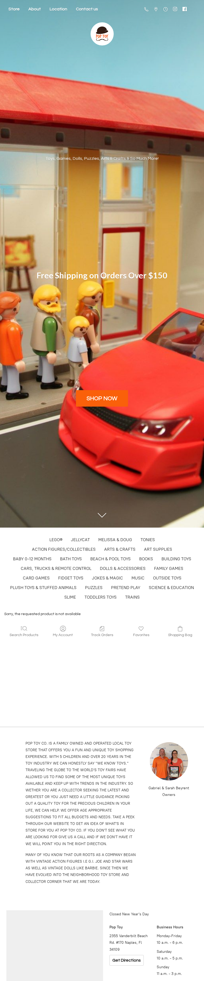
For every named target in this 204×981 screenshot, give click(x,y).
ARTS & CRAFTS (119, 549)
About (34, 9)
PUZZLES (94, 587)
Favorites (141, 635)
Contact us (87, 9)
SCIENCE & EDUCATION (171, 587)
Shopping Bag (180, 635)
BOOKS (146, 558)
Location (58, 9)
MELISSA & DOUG (115, 539)
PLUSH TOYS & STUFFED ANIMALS (43, 587)
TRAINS (132, 597)
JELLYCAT (80, 539)
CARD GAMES (36, 578)
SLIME (70, 597)
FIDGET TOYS (70, 578)
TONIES (148, 539)
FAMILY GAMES (168, 568)
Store (14, 9)
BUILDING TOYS (176, 558)
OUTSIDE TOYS (167, 578)
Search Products (24, 635)
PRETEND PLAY (125, 587)
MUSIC (137, 578)
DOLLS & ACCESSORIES (123, 568)
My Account (63, 635)
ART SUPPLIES (158, 549)
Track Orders (102, 635)
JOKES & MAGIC (107, 578)
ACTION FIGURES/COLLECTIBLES (64, 549)
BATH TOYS (71, 558)
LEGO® (55, 539)
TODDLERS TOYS (100, 597)
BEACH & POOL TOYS (110, 558)
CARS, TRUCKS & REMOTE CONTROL (56, 568)
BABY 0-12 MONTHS (32, 558)
